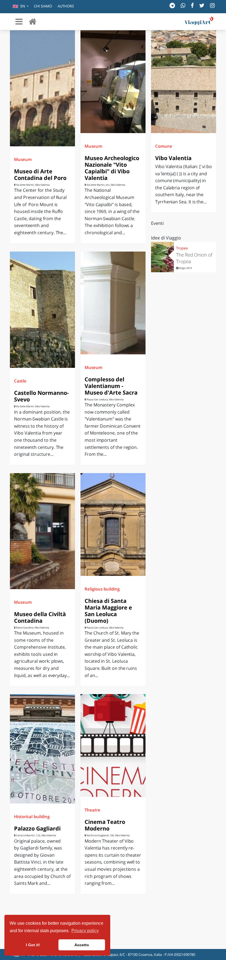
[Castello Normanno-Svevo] (42, 310)
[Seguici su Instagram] (212, 5)
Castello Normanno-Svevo (41, 396)
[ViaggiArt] (32, 21)
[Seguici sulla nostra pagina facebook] (192, 5)
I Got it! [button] (33, 945)
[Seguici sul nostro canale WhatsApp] (183, 5)
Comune (163, 146)
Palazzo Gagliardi (37, 828)
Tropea (182, 248)
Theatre (92, 810)
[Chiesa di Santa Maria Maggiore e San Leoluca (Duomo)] (113, 524)
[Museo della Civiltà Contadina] (42, 531)
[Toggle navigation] (19, 21)
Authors (66, 6)
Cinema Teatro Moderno (105, 825)
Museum (23, 159)
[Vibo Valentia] (183, 81)
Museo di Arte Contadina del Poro (40, 175)
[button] (20, 6)
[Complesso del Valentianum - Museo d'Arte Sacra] (113, 303)
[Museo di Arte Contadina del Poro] (42, 88)
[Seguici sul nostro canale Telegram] (172, 5)
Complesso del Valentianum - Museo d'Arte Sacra (111, 386)
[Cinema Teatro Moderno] (113, 745)
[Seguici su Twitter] (202, 5)
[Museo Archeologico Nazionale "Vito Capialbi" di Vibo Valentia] (113, 81)
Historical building (32, 816)
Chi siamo (43, 6)
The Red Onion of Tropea (194, 258)
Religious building (102, 589)
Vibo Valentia (173, 158)
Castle (20, 381)
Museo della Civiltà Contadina (40, 617)
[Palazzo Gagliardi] (42, 748)
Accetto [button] (81, 945)
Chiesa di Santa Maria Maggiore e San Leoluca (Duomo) (108, 610)
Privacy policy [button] (85, 930)
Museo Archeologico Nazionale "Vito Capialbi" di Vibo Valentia (112, 168)
